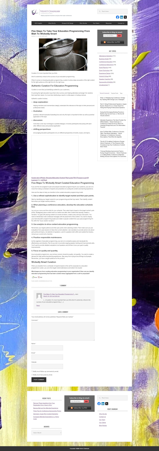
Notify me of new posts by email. (42, 375)
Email (33, 353)
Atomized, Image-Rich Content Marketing (45, 414)
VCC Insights (38, 23)
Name (33, 343)
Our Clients (96, 23)
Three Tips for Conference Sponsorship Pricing (47, 411)
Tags (121, 93)
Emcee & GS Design (67, 23)
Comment (34, 320)
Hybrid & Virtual (103, 76)
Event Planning (103, 67)
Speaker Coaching (104, 79)
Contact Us (121, 23)
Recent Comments (104, 93)
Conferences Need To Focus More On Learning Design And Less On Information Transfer (112, 125)
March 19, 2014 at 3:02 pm (51, 296)
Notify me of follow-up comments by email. (46, 371)
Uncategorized (103, 85)
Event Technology (104, 70)
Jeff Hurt (44, 36)
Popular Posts (114, 93)
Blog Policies (103, 425)
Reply (38, 305)
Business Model (104, 59)
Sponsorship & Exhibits (106, 82)
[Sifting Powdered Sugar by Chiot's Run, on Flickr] (63, 54)
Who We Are (83, 23)
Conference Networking (106, 64)
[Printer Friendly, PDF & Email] (37, 277)
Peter (101, 98)
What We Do (52, 23)
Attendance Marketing (105, 56)
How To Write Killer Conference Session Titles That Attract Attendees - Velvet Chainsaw (112, 133)
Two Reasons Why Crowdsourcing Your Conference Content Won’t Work (112, 144)
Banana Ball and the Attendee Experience (45, 408)
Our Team (102, 419)
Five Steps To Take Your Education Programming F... (59, 294)
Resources (109, 23)
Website (33, 362)
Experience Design (104, 73)
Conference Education (45, 281)
